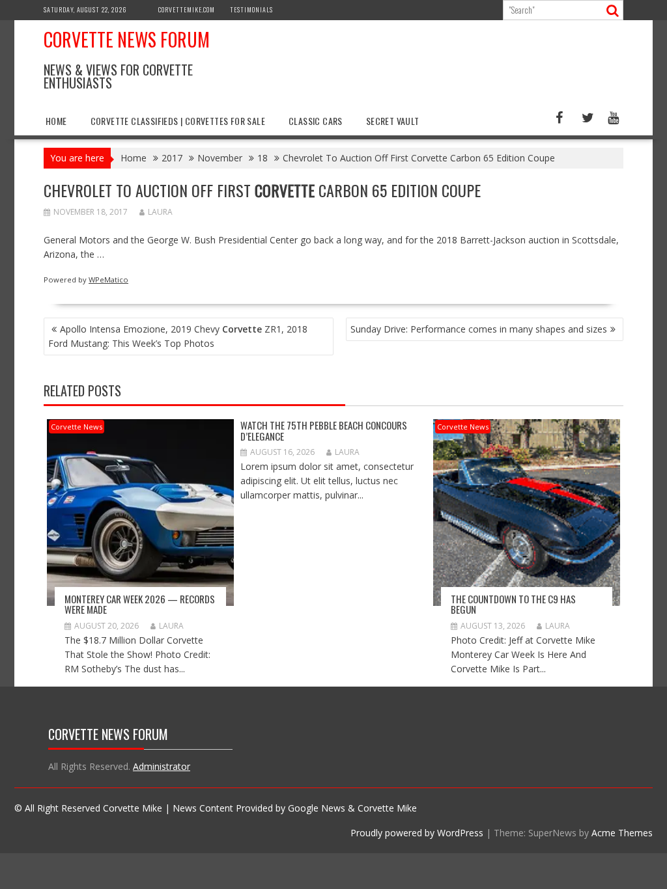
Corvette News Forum (127, 39)
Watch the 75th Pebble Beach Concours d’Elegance (323, 430)
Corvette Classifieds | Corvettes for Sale (178, 121)
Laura (160, 211)
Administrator (161, 766)
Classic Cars (316, 121)
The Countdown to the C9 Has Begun (513, 604)
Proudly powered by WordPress (416, 833)
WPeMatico (108, 279)
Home (56, 121)
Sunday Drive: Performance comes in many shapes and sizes (478, 329)
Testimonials (251, 9)
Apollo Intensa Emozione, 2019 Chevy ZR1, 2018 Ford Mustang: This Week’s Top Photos (177, 336)
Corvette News (76, 426)
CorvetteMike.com (186, 9)
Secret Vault (392, 121)
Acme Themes (622, 833)
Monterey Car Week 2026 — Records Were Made (139, 604)
